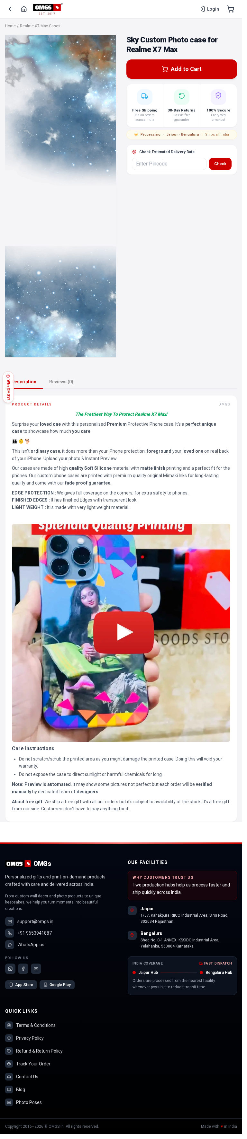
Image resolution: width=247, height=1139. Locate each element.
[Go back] (11, 9)
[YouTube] (36, 969)
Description (24, 381)
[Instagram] (10, 969)
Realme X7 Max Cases (40, 26)
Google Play (60, 985)
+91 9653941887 (34, 933)
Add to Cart (186, 69)
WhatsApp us (30, 944)
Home (10, 26)
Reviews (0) (61, 381)
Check (220, 164)
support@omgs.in (35, 921)
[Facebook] (23, 969)
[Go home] (24, 9)
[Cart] (230, 9)
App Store (24, 985)
